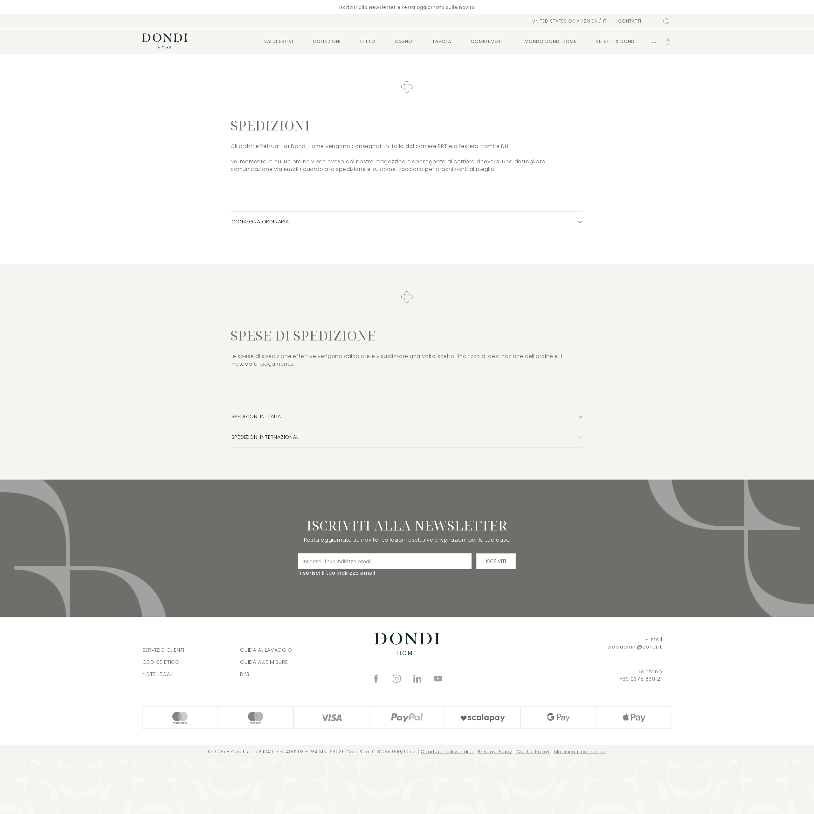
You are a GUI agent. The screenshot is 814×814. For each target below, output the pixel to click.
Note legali (158, 674)
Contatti (629, 21)
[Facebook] (376, 679)
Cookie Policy (533, 751)
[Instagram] (397, 679)
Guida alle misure (264, 662)
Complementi (488, 41)
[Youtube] (438, 679)
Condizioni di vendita (447, 751)
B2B (244, 674)
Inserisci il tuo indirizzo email (337, 573)
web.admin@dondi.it (634, 646)
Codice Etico (161, 662)
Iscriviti (496, 561)
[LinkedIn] (417, 679)
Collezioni (327, 41)
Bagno (403, 41)
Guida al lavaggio (266, 650)
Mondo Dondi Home (550, 41)
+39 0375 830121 (640, 679)
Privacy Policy (495, 751)
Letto (368, 41)
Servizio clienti (163, 650)
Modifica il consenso (580, 751)
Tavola (441, 41)
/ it (569, 21)
